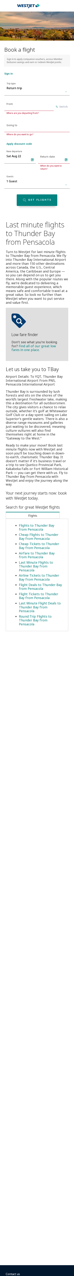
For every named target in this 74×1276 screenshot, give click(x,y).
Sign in (8, 73)
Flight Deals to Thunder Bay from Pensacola (40, 587)
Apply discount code (19, 143)
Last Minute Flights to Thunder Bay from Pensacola (36, 566)
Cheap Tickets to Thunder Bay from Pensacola (39, 546)
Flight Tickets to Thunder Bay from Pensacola (38, 596)
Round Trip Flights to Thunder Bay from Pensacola (35, 620)
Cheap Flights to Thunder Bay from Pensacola (38, 536)
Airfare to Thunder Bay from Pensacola (37, 555)
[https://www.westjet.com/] (28, 8)
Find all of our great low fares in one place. (33, 348)
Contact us (13, 1274)
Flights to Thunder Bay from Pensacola (36, 527)
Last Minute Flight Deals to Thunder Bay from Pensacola (40, 607)
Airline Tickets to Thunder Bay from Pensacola (39, 577)
